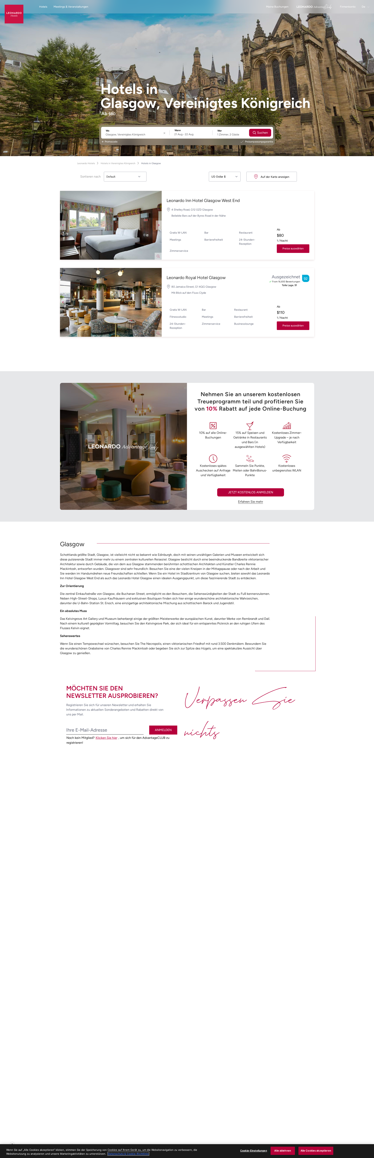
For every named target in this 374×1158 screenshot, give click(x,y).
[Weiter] (159, 225)
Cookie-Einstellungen (253, 1150)
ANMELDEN (163, 730)
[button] (111, 225)
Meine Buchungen (277, 6)
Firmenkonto (347, 6)
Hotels (43, 6)
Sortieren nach (90, 176)
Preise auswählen (293, 248)
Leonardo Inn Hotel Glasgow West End (203, 200)
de (364, 6)
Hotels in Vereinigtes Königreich (118, 163)
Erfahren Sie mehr (250, 501)
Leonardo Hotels (86, 163)
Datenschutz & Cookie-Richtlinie (128, 1153)
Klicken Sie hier (106, 738)
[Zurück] (63, 225)
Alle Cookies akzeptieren (316, 1150)
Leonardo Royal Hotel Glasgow (196, 277)
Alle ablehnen (282, 1150)
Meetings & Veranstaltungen (71, 6)
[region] (187, 1151)
